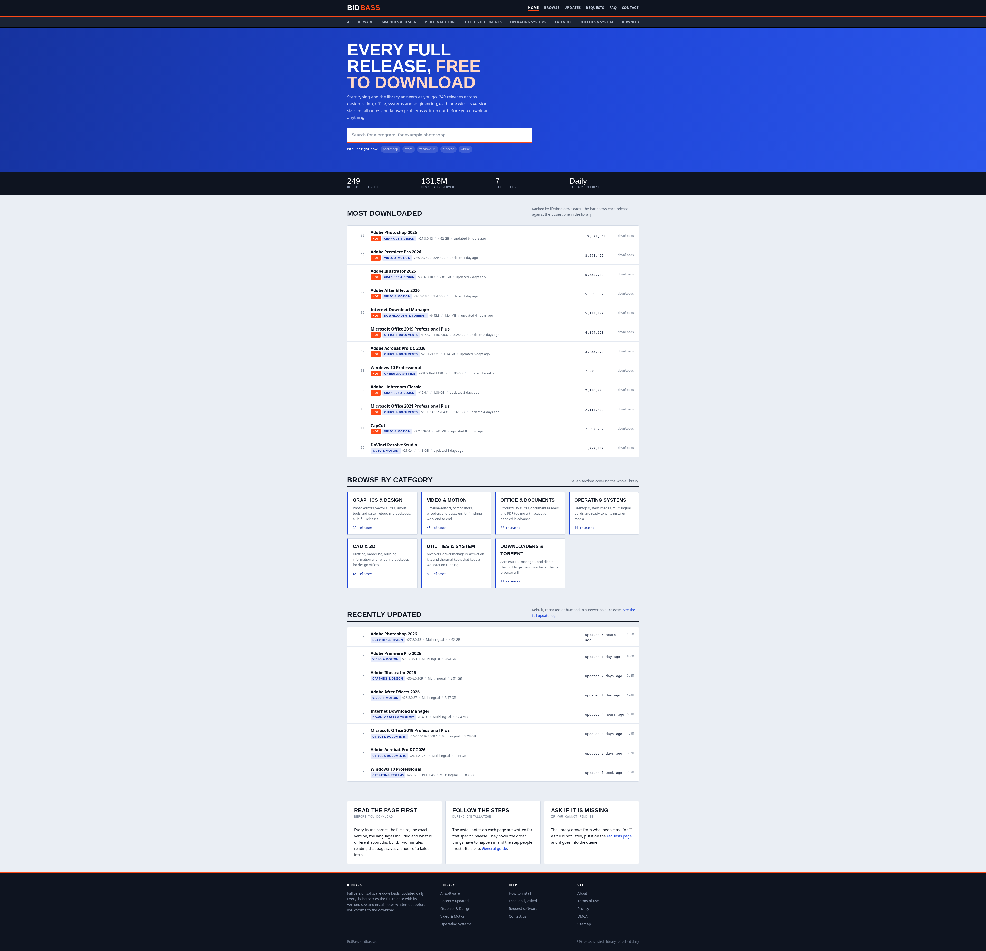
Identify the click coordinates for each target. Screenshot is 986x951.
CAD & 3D (563, 22)
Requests (595, 7)
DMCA (582, 916)
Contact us (517, 916)
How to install (520, 893)
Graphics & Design (399, 22)
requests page (619, 836)
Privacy (583, 908)
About (582, 893)
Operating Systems (528, 22)
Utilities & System (596, 22)
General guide (494, 848)
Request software (523, 908)
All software (360, 22)
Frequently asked (523, 901)
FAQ (613, 7)
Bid (363, 8)
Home (533, 7)
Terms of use (588, 901)
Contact (630, 7)
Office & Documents (482, 22)
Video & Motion (440, 22)
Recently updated (454, 901)
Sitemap (584, 924)
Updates (572, 7)
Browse (552, 7)
